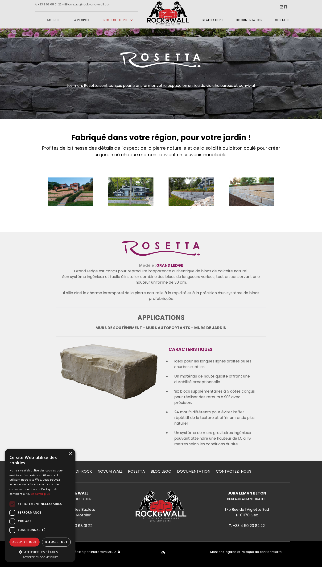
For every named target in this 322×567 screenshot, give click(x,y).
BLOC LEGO (161, 471)
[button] (40, 552)
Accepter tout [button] (24, 542)
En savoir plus (40, 494)
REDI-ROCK (81, 471)
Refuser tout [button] (56, 542)
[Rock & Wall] (168, 20)
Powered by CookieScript (40, 557)
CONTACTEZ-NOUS (233, 471)
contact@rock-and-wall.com (89, 4)
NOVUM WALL (110, 471)
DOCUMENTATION (193, 471)
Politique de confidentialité (261, 552)
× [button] (70, 454)
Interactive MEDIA (103, 552)
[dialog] (40, 505)
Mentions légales (223, 552)
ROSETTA (136, 471)
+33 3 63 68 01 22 (49, 4)
